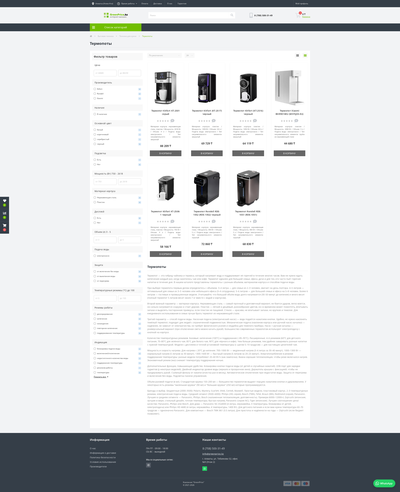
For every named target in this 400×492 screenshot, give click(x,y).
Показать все (100, 376)
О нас (169, 3)
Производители (98, 466)
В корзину (165, 153)
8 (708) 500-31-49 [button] (213, 448)
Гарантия (182, 3)
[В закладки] (179, 67)
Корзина (306, 16)
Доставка (157, 3)
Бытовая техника (106, 36)
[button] (127, 3)
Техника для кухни (127, 36)
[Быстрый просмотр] (179, 76)
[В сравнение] (179, 71)
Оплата (144, 3)
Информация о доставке (103, 452)
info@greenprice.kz (213, 453)
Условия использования (103, 461)
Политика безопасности (103, 457)
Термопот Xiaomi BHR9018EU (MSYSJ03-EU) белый (289, 114)
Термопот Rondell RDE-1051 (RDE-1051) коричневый (248, 214)
